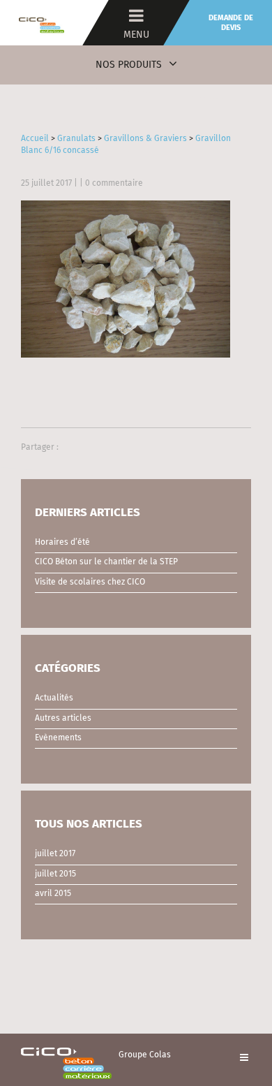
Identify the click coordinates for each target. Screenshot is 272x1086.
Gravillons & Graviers (145, 139)
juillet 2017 (55, 854)
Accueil (35, 139)
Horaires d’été (62, 542)
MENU (136, 35)
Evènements (58, 738)
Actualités (54, 698)
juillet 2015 (55, 874)
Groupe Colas (145, 1055)
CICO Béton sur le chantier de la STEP (106, 562)
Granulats (76, 139)
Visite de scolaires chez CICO (90, 582)
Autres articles (63, 718)
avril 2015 (53, 894)
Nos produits (129, 65)
